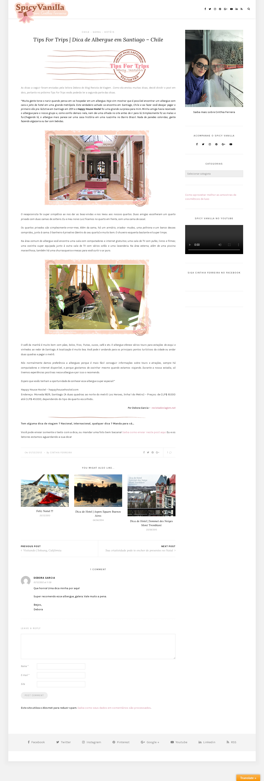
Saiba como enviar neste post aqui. (144, 432)
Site (23, 684)
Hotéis (109, 32)
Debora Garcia (44, 577)
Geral (97, 32)
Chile (86, 32)
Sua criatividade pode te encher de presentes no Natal (140, 550)
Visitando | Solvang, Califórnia (42, 550)
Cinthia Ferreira (61, 452)
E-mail (25, 675)
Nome (24, 666)
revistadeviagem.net (163, 407)
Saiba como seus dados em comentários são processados (114, 707)
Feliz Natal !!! (44, 511)
